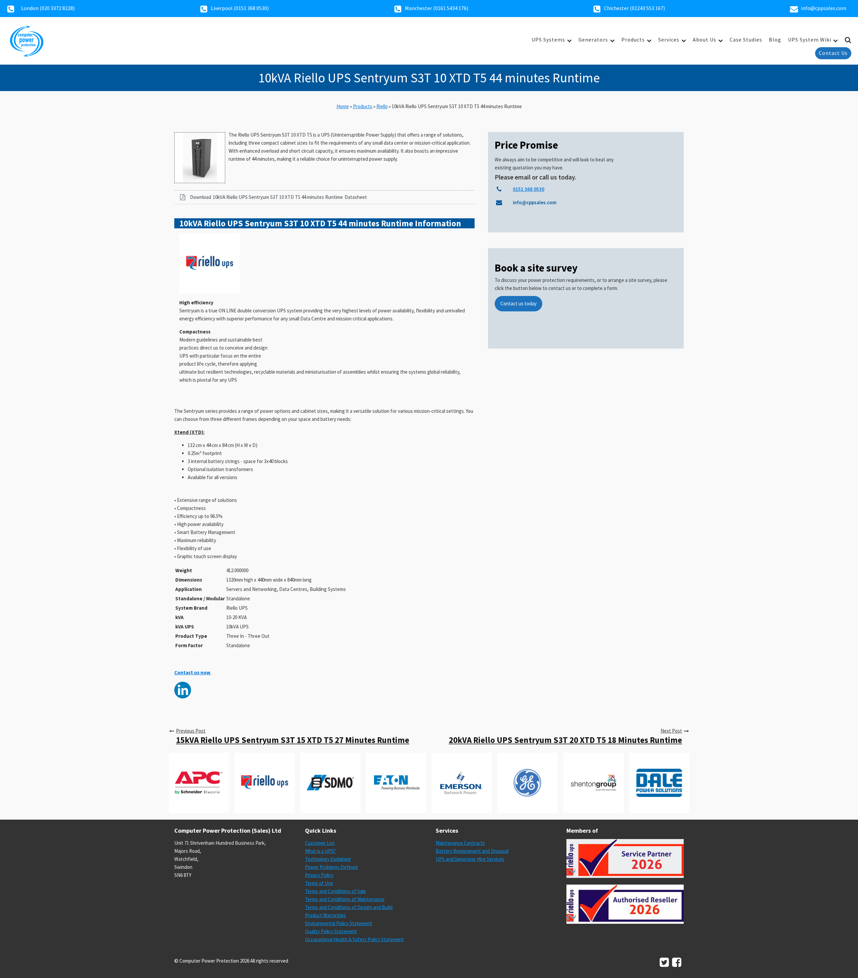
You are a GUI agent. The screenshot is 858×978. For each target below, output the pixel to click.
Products (633, 39)
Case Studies (746, 39)
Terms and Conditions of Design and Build (348, 907)
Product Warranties (325, 915)
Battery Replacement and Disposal (472, 851)
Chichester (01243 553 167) (634, 8)
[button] (324, 197)
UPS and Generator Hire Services (470, 859)
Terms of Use (319, 883)
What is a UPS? (320, 851)
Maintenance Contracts (460, 843)
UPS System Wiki (809, 39)
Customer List (320, 843)
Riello (382, 106)
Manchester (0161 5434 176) (436, 8)
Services (668, 39)
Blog (775, 39)
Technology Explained (328, 859)
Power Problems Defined (331, 867)
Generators (593, 39)
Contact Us (833, 53)
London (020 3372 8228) (48, 8)
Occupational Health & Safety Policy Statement (354, 939)
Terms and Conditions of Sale (335, 891)
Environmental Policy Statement (338, 923)
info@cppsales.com (823, 8)
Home (342, 106)
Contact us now (192, 672)
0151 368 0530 (251, 8)
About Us (704, 39)
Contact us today (518, 303)
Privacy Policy (319, 875)
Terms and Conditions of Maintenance (344, 899)
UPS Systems (548, 39)
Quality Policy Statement (331, 931)
